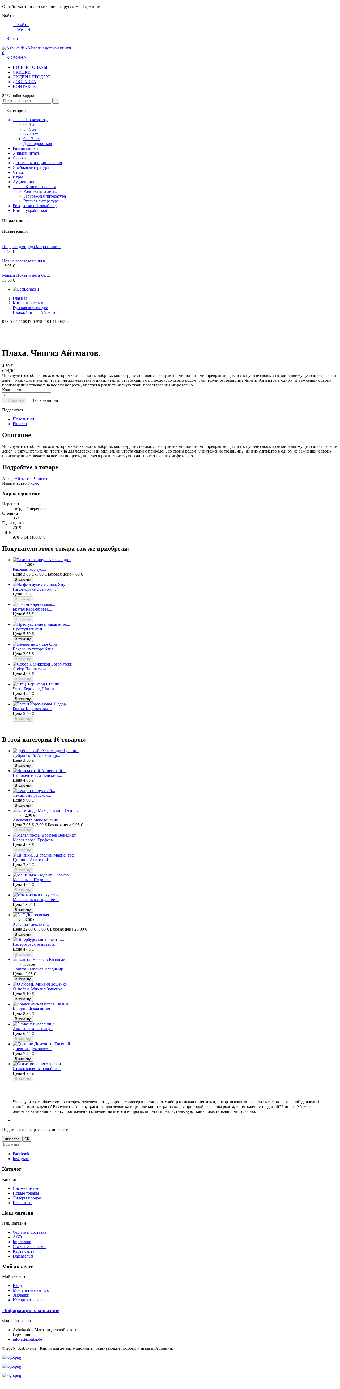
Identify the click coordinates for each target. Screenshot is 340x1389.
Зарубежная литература (44, 196)
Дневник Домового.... (32, 1048)
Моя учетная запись (31, 1290)
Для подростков (37, 143)
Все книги (22, 1202)
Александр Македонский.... (38, 820)
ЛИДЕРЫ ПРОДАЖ (31, 77)
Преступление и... (29, 629)
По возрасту (30, 119)
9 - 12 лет (31, 139)
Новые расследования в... (25, 261)
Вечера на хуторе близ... (34, 649)
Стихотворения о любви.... (37, 1068)
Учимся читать (26, 153)
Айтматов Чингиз (31, 478)
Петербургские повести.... (36, 944)
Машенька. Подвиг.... (32, 879)
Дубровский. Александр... (36, 755)
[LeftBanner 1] (26, 289)
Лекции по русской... (32, 795)
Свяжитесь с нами (29, 1246)
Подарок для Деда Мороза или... (31, 246)
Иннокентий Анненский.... (37, 775)
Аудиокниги (24, 182)
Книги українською (30, 210)
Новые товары (26, 1193)
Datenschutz (23, 1256)
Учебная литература (31, 167)
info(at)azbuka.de (27, 1339)
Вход (17, 1285)
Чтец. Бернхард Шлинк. (34, 689)
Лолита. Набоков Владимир (38, 969)
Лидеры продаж (27, 1198)
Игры (18, 177)
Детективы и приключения (37, 162)
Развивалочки (25, 148)
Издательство (14, 483)
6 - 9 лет (30, 134)
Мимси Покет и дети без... (26, 275)
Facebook (21, 1154)
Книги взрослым (34, 186)
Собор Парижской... (31, 669)
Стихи (18, 172)
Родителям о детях (40, 191)
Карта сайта (23, 1251)
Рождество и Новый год (35, 205)
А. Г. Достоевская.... (31, 924)
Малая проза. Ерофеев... (34, 840)
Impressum (22, 1241)
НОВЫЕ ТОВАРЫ (30, 67)
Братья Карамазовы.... (32, 609)
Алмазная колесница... (33, 1028)
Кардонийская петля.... (33, 1009)
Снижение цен (26, 1188)
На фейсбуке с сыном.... (34, 589)
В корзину (14, 401)
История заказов (27, 1300)
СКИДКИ (22, 72)
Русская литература (41, 201)
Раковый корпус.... (29, 569)
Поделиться (23, 419)
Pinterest (20, 423)
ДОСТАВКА (24, 81)
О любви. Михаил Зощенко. (38, 989)
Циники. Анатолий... (32, 860)
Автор (8, 478)
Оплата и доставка (29, 1232)
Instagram (21, 1158)
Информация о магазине (30, 1310)
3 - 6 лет (30, 129)
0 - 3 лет (30, 124)
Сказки (19, 158)
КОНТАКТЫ (25, 86)
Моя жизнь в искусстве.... (36, 899)
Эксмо (33, 483)
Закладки (21, 1295)
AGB (17, 1237)
